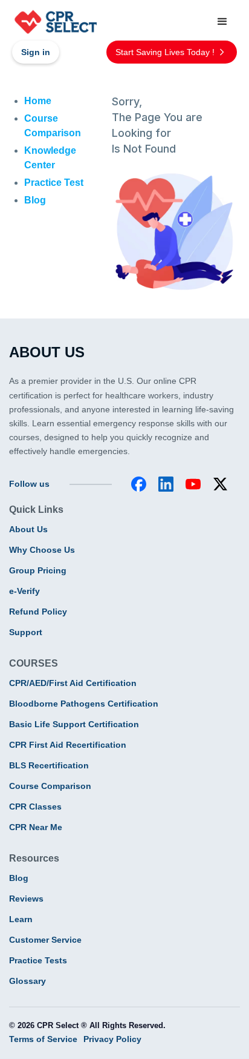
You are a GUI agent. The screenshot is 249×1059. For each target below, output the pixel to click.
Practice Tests (38, 960)
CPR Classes (35, 806)
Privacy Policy (112, 1039)
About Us (28, 529)
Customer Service (45, 940)
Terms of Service (43, 1039)
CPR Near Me (35, 827)
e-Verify (24, 591)
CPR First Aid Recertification (67, 745)
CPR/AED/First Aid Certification (73, 683)
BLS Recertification (49, 765)
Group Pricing (37, 570)
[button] (222, 21)
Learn (21, 919)
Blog (18, 878)
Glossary (27, 981)
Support (25, 632)
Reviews (26, 898)
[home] (54, 22)
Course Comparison (50, 786)
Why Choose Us (42, 550)
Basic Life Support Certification (74, 724)
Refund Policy (38, 611)
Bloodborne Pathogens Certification (83, 703)
